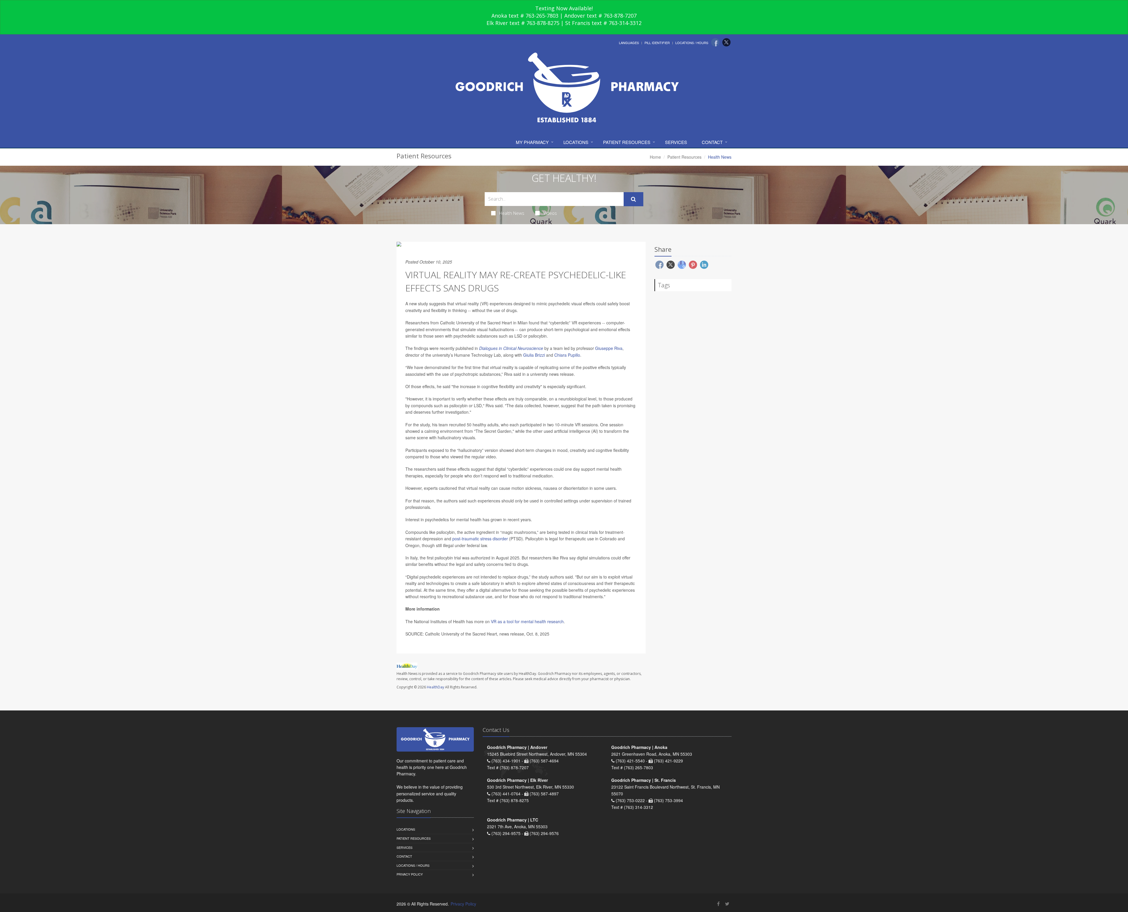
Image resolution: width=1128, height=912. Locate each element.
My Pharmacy (532, 142)
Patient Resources (626, 142)
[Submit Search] (633, 199)
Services (676, 142)
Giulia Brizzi (534, 355)
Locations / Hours (691, 42)
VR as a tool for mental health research (527, 621)
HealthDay (435, 687)
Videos (550, 213)
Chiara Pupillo (567, 355)
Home (655, 157)
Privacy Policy (410, 874)
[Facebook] (715, 42)
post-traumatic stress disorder (480, 539)
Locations (575, 142)
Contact (712, 142)
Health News (511, 213)
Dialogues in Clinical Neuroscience (511, 348)
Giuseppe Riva (608, 348)
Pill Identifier (657, 42)
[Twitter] (726, 42)
